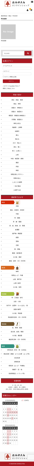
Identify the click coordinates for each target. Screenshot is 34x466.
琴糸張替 (3, 40)
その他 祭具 (17, 287)
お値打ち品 (17, 190)
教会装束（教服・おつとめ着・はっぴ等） (17, 354)
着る (17, 135)
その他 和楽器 (17, 313)
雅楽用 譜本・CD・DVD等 (17, 339)
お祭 (17, 155)
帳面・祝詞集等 (17, 253)
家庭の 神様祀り (17, 108)
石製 (17, 245)
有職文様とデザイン (17, 174)
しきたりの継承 (17, 182)
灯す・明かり (17, 143)
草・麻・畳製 (17, 221)
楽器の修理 (17, 309)
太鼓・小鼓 (17, 301)
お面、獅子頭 (17, 279)
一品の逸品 (17, 186)
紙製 (17, 237)
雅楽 (17, 162)
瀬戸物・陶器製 (17, 233)
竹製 (17, 214)
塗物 (17, 241)
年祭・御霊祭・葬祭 (17, 158)
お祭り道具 (17, 283)
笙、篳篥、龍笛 (17, 327)
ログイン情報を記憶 (10, 77)
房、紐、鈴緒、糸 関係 (17, 225)
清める (17, 139)
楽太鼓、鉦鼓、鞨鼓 (17, 331)
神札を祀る (17, 123)
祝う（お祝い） (17, 151)
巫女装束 (17, 358)
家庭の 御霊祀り (17, 111)
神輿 (17, 271)
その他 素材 (17, 257)
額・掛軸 (17, 249)
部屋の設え (17, 178)
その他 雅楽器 (17, 335)
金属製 (17, 229)
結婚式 (17, 131)
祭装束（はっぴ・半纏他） (17, 365)
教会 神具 (17, 104)
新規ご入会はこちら (9, 88)
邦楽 (17, 166)
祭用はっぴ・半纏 (17, 275)
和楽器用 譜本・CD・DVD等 (17, 317)
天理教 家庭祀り (17, 119)
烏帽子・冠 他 (17, 369)
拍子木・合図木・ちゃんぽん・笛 (17, 305)
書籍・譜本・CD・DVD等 (17, 261)
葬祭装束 (17, 361)
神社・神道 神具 (17, 100)
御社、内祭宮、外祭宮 (17, 210)
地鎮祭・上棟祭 (17, 127)
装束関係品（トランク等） (17, 373)
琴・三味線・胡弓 (17, 297)
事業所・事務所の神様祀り (17, 115)
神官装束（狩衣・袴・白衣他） (17, 350)
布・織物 (17, 218)
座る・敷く (17, 147)
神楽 (17, 170)
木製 (17, 206)
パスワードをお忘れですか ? (11, 86)
